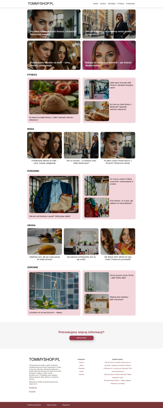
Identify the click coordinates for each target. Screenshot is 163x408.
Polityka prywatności (34, 405)
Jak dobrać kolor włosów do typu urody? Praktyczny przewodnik (117, 258)
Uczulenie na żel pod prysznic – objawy (45, 312)
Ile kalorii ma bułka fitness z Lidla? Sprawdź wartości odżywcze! (51, 118)
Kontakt (32, 392)
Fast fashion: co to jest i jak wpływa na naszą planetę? (121, 202)
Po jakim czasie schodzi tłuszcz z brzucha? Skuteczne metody (53, 33)
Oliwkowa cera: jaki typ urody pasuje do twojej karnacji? (44, 258)
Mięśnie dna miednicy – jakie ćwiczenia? (120, 298)
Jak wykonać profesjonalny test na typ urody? (81, 258)
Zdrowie (112, 4)
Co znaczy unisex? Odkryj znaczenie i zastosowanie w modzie (121, 181)
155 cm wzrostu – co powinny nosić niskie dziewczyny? (108, 33)
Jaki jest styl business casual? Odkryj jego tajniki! (49, 216)
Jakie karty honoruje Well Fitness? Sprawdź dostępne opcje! (121, 85)
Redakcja (33, 388)
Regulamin (66, 405)
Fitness (120, 4)
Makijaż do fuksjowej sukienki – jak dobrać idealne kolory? (108, 64)
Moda (95, 4)
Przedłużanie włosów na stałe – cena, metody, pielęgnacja (50, 64)
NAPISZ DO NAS (81, 338)
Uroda (103, 4)
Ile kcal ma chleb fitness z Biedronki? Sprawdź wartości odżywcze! (121, 106)
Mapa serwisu (51, 405)
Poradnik (130, 4)
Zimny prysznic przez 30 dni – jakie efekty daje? (121, 276)
